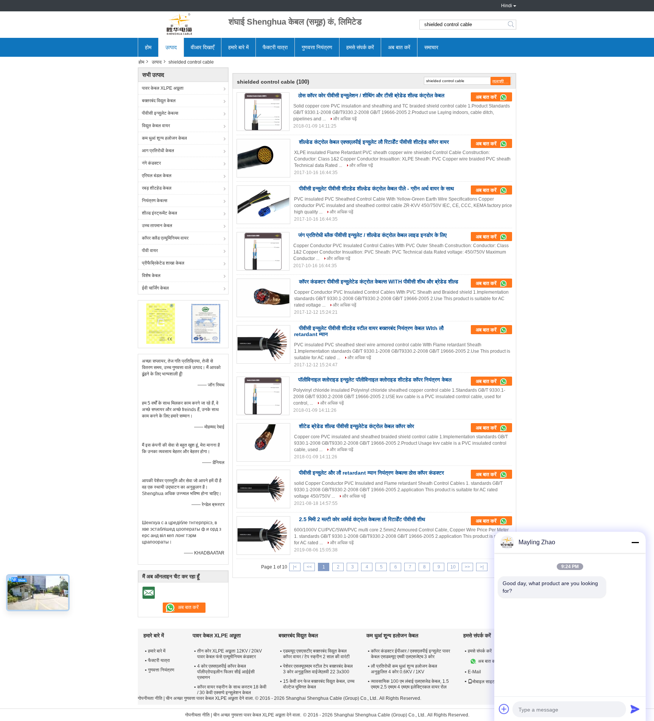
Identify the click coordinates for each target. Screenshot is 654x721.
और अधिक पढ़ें (345, 118)
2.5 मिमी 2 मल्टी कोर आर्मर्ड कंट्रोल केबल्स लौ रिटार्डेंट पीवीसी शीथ (362, 519)
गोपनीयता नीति (150, 698)
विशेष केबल (151, 275)
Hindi (506, 5)
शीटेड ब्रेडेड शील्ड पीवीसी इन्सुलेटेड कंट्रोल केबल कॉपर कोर (356, 426)
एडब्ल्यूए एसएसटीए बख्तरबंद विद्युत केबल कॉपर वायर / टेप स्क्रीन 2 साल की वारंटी (316, 653)
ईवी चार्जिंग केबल (155, 288)
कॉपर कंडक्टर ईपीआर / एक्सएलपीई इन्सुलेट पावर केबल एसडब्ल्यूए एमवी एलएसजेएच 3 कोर (410, 653)
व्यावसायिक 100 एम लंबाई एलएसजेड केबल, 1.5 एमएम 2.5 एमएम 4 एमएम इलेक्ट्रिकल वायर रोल (410, 684)
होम (148, 47)
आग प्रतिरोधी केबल (158, 150)
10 (453, 567)
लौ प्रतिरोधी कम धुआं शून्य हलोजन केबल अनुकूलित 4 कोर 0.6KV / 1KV (404, 668)
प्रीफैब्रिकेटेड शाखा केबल (163, 263)
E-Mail (474, 671)
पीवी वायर (150, 250)
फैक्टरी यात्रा (275, 47)
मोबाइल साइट (483, 681)
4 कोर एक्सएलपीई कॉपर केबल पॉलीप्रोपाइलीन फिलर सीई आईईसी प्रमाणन (226, 671)
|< (295, 567)
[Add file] (504, 709)
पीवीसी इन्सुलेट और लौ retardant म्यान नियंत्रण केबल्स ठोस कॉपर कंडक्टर (371, 473)
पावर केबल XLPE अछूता (163, 88)
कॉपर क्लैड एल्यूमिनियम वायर (165, 238)
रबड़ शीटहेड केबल (156, 188)
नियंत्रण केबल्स (154, 200)
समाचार (431, 47)
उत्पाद (171, 47)
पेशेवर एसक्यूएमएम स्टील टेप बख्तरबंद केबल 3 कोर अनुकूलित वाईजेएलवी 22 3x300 (318, 668)
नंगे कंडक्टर (151, 163)
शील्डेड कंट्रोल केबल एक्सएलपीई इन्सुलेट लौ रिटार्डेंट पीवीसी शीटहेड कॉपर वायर (374, 142)
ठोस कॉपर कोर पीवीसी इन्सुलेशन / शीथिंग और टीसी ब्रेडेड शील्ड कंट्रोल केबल (371, 95)
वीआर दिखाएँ (202, 47)
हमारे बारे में (238, 47)
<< (309, 567)
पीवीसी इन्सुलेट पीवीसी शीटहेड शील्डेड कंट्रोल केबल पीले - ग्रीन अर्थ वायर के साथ (376, 188)
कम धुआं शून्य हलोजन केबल (164, 138)
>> (467, 567)
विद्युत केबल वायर (156, 125)
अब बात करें (399, 47)
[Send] (635, 709)
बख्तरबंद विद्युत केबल (159, 100)
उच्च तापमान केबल (157, 225)
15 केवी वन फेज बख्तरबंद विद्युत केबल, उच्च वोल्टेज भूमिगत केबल (318, 684)
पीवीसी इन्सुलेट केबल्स (160, 113)
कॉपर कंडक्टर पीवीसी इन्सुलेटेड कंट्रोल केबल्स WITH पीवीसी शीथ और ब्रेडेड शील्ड (378, 282)
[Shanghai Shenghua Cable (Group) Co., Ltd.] (179, 24)
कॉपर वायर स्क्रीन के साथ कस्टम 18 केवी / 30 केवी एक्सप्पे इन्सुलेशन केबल (231, 689)
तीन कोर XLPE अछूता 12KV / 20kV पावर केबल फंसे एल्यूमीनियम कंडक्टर (229, 653)
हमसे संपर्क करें (360, 47)
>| (482, 567)
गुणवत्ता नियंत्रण (317, 47)
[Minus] (635, 542)
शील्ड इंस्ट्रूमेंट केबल (159, 213)
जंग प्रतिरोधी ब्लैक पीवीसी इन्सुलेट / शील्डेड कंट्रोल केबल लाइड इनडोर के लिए (372, 235)
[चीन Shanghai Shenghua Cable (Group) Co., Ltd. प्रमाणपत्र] (160, 323)
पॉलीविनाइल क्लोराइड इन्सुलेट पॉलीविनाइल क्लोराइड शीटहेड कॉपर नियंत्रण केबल (375, 380)
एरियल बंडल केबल (156, 175)
